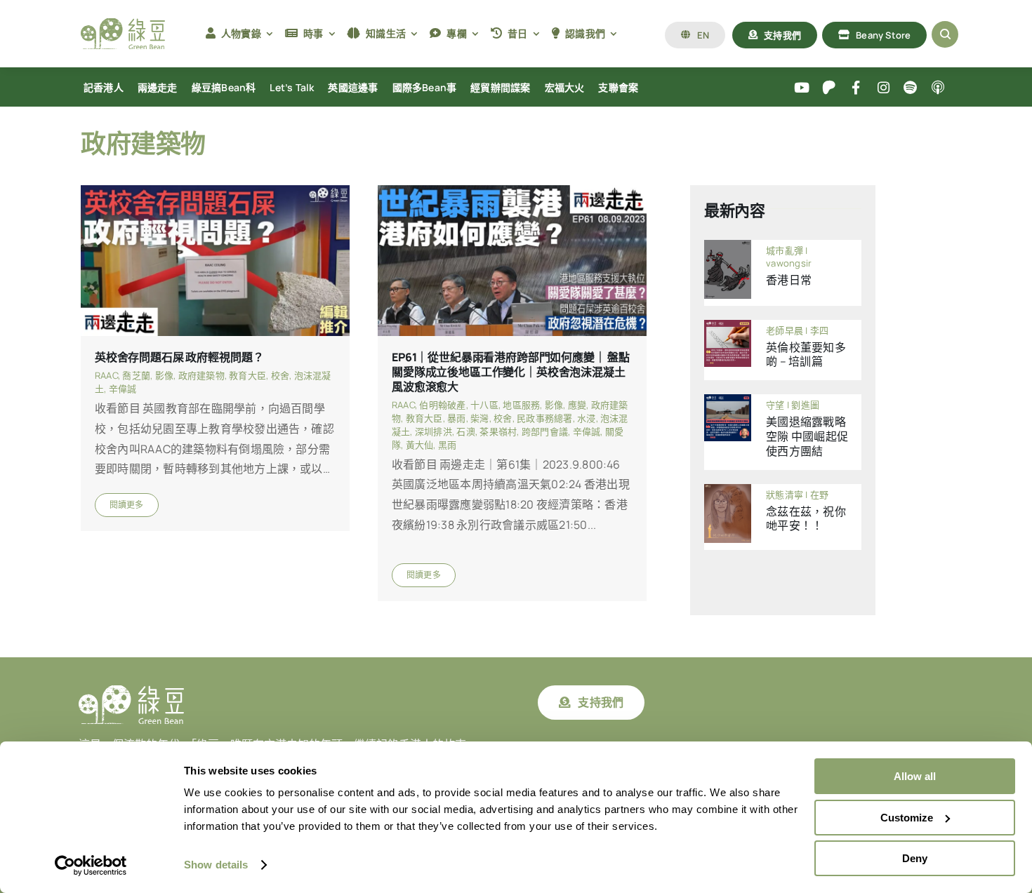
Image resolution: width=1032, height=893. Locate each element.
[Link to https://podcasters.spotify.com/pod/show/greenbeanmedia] (911, 88)
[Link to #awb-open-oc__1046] (945, 34)
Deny (914, 858)
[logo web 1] (123, 24)
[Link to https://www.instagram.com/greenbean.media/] (883, 88)
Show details (216, 865)
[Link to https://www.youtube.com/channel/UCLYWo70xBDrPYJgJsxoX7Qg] (802, 88)
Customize (906, 818)
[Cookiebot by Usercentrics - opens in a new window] (90, 865)
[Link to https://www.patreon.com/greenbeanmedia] (828, 88)
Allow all (915, 776)
